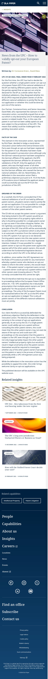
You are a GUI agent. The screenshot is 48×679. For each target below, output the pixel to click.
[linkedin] (17, 591)
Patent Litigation (32, 501)
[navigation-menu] (44, 3)
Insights (7, 9)
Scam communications (24, 652)
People (7, 516)
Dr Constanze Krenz (20, 71)
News (4, 559)
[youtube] (30, 591)
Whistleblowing (24, 648)
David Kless (35, 71)
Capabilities (11, 523)
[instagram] (24, 583)
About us (9, 531)
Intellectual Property (12, 501)
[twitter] (37, 583)
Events (5, 565)
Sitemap (22, 658)
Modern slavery (24, 643)
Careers (8, 546)
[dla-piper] (8, 3)
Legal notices (24, 634)
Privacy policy (24, 630)
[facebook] (11, 583)
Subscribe (10, 611)
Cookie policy (24, 639)
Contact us (10, 619)
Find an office (13, 604)
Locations (6, 552)
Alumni (5, 571)
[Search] (38, 3)
